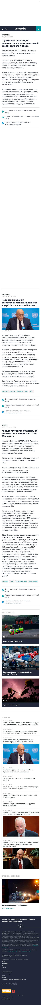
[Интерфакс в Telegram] (6, 984)
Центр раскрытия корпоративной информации (14, 979)
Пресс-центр (24, 919)
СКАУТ (3, 965)
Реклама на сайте (7, 921)
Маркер (4, 967)
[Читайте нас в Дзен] (3, 984)
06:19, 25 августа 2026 (9, 140)
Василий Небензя (8, 391)
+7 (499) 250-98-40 (12, 951)
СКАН (3, 976)
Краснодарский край (27, 198)
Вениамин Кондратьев (10, 198)
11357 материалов (8, 908)
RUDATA (4, 978)
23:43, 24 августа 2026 (9, 296)
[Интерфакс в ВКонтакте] (9, 984)
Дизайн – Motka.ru (7, 999)
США (11, 581)
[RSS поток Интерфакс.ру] (12, 984)
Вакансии (32, 919)
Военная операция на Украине (15, 139)
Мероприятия (17, 921)
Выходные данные (7, 997)
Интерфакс (20, 28)
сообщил (5, 164)
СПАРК (3, 961)
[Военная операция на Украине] (20, 902)
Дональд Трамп (21, 581)
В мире (4, 425)
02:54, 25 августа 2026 (9, 427)
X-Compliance (5, 963)
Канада (5, 581)
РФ (26, 391)
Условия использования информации (13, 995)
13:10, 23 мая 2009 (7, 37)
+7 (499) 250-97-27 (26, 951)
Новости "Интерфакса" (8, 974)
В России (6, 35)
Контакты (4, 919)
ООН (31, 391)
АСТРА (3, 969)
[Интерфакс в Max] (15, 984)
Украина (20, 391)
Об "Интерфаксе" (14, 919)
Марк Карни (33, 581)
